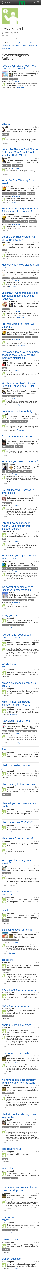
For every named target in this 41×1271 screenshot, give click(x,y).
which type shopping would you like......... (19, 684)
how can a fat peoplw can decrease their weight (16, 635)
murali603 (6, 640)
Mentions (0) (16, 45)
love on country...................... (19, 989)
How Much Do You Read (16, 721)
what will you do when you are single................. (19, 804)
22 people (17, 339)
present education (12, 1258)
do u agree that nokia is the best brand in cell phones (20, 1188)
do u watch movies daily (15, 1053)
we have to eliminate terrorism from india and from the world (19, 1081)
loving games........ (12, 615)
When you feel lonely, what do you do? (19, 861)
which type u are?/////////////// (17, 822)
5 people (16, 505)
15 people (17, 399)
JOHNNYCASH (8, 531)
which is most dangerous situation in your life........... (17, 703)
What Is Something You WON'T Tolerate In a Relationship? (20, 209)
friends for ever (10, 1168)
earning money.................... (18, 1239)
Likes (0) (24, 45)
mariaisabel (6, 561)
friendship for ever (12, 1148)
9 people (16, 571)
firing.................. (11, 749)
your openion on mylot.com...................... (16, 892)
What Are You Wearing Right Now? (18, 181)
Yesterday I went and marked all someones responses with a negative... (20, 295)
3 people (16, 168)
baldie (4, 439)
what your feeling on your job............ (16, 766)
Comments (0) (6, 45)
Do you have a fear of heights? (19, 411)
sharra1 (5, 414)
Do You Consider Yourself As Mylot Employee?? (18, 238)
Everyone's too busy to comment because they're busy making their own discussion (20, 354)
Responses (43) (27, 43)
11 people (17, 311)
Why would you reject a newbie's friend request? (20, 556)
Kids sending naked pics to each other (20, 266)
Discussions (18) (15, 43)
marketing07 (7, 1120)
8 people (16, 734)
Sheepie (12, 464)
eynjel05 (5, 495)
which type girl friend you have (19, 784)
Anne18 (5, 127)
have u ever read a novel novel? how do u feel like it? (20, 67)
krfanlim (5, 360)
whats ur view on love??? (16, 1025)
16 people (17, 137)
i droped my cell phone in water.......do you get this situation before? (16, 525)
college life (8, 959)
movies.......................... (16, 1005)
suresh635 (13, 932)
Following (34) (6, 48)
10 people (17, 424)
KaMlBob (13, 301)
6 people (16, 81)
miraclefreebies (8, 186)
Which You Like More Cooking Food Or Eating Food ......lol (19, 384)
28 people (17, 196)
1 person (21, 87)
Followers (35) (32, 45)
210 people (17, 603)
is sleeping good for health (17, 929)
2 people (21, 743)
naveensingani (8, 618)
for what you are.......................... (13, 665)
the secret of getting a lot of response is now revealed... (17, 588)
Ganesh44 (6, 158)
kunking (12, 71)
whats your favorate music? (17, 838)
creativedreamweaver (10, 723)
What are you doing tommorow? (20, 461)
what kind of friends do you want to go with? (20, 1115)
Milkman (6, 124)
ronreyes (12, 592)
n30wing (5, 866)
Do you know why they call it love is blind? (18, 491)
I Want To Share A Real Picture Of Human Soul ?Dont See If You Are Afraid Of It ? (20, 152)
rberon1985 (6, 242)
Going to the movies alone (17, 436)
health (5, 910)
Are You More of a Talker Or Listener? (18, 325)
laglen (4, 270)
